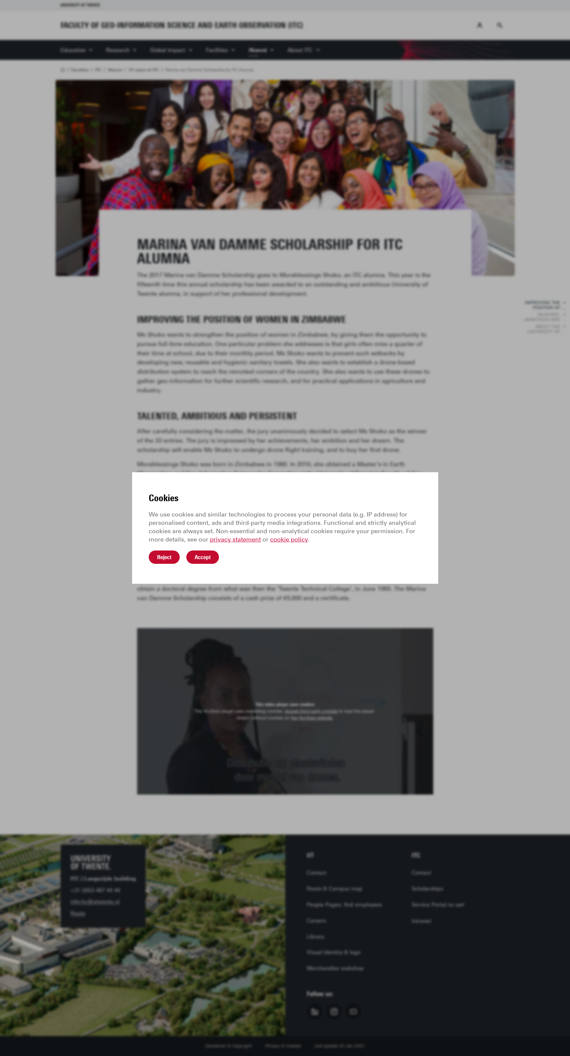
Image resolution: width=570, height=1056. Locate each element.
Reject (164, 557)
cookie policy (289, 539)
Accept (203, 557)
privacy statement (235, 539)
